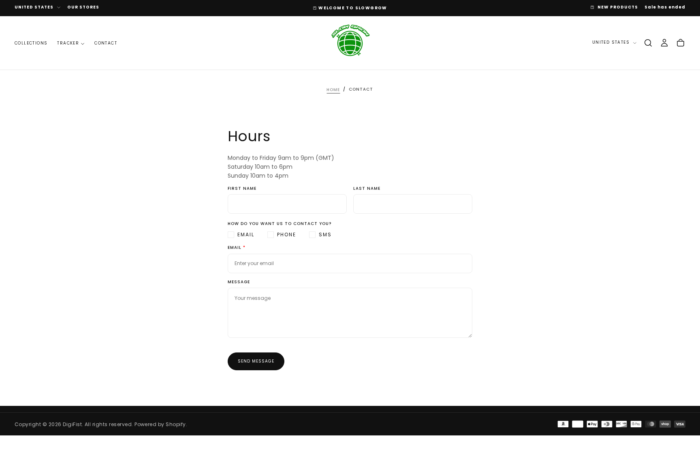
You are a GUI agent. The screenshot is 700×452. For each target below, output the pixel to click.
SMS (325, 234)
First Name (242, 188)
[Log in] (664, 42)
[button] (648, 42)
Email (245, 234)
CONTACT (105, 43)
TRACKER (68, 43)
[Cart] (680, 42)
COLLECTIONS (31, 43)
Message (239, 282)
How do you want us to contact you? (279, 224)
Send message (256, 361)
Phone (286, 234)
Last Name (366, 188)
